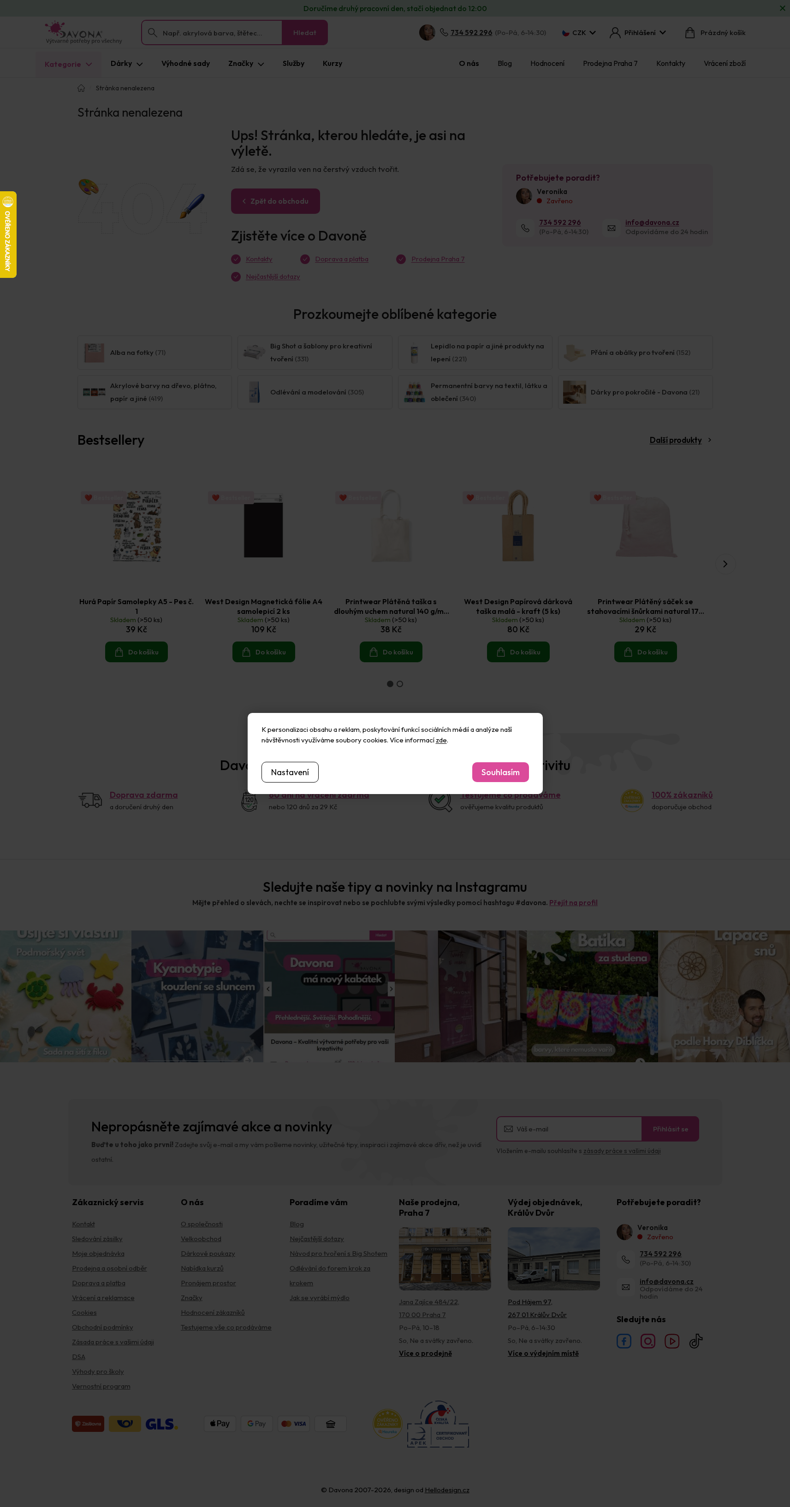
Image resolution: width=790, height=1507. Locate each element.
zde (441, 740)
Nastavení (290, 772)
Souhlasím (500, 772)
